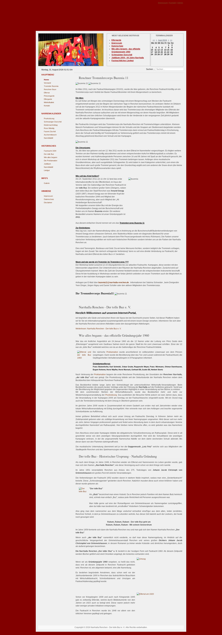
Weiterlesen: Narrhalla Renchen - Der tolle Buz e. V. (98, 328)
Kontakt (172, 3)
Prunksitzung (49, 118)
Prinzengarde (49, 96)
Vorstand (47, 83)
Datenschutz (49, 199)
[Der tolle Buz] (84, 491)
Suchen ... (150, 69)
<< (154, 40)
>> (171, 40)
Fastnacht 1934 (50, 151)
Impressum (163, 3)
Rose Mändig (49, 128)
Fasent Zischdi (50, 131)
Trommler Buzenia (51, 86)
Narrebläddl (48, 138)
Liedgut (47, 170)
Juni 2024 (162, 40)
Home (46, 80)
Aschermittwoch (50, 135)
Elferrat (47, 93)
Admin (180, 3)
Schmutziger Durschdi (52, 122)
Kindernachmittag (51, 125)
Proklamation (112, 352)
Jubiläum (47, 164)
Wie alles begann (50, 157)
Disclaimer (48, 202)
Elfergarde (48, 99)
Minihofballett (49, 102)
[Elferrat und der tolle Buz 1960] (84, 358)
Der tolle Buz (49, 154)
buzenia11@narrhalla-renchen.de (113, 282)
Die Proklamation (50, 161)
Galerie (47, 183)
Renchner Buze (50, 89)
